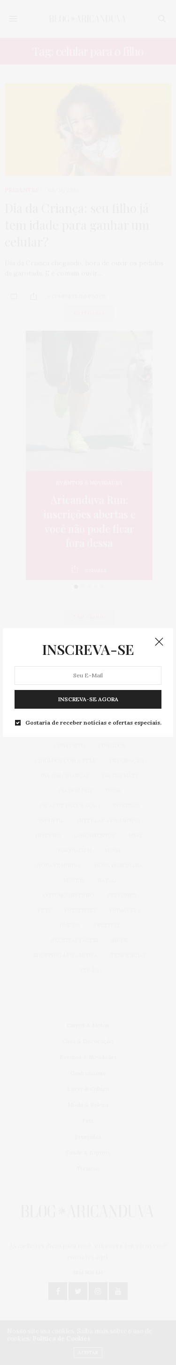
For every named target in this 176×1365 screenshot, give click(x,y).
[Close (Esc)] (159, 642)
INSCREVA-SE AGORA (88, 698)
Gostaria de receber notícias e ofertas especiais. (93, 722)
